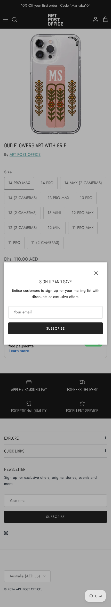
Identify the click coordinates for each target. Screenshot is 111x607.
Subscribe (55, 328)
